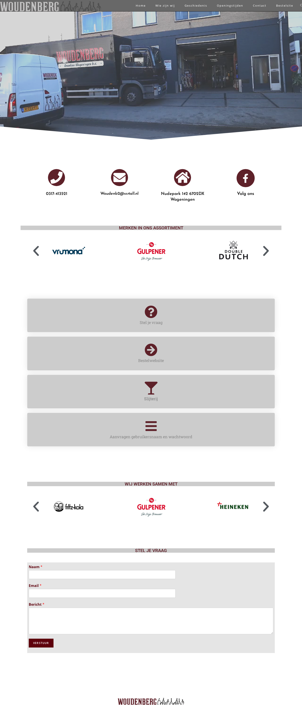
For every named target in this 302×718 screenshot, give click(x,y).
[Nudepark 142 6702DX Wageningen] (182, 177)
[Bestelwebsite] (151, 349)
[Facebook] (246, 178)
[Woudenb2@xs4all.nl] (119, 177)
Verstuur (41, 643)
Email (35, 585)
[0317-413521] (56, 177)
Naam (35, 567)
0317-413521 (56, 194)
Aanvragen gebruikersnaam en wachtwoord (151, 436)
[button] (36, 251)
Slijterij (151, 398)
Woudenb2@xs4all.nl (119, 194)
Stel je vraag (151, 322)
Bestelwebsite (151, 360)
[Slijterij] (151, 388)
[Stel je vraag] (151, 311)
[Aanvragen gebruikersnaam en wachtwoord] (151, 426)
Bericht (36, 604)
